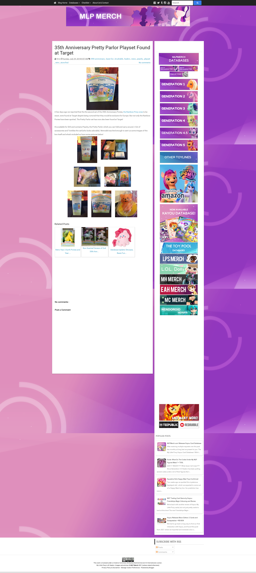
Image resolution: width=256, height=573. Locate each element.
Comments (162, 552)
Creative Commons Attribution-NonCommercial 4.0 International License (137, 563)
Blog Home (62, 2)
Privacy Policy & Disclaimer (111, 568)
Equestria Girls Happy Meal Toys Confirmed (182, 479)
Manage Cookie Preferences (130, 568)
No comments (144, 62)
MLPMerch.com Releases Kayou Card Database (184, 443)
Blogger (151, 568)
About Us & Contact (100, 2)
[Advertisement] (128, 34)
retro (57, 62)
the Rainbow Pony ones (133, 112)
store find (64, 62)
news (133, 59)
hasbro (127, 59)
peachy (140, 59)
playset (147, 59)
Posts (160, 547)
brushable (119, 59)
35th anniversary (98, 59)
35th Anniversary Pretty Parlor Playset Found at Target (102, 50)
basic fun (110, 59)
